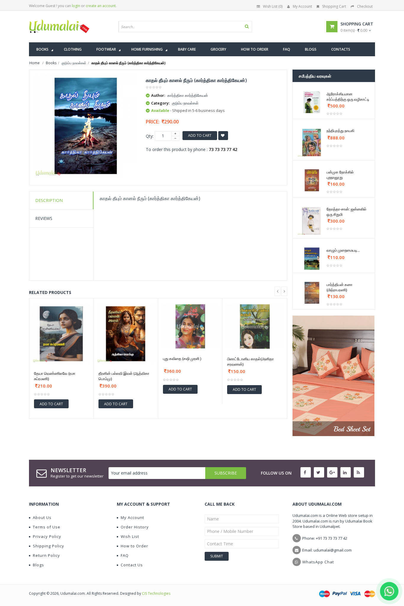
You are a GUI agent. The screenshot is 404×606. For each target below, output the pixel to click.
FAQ (125, 555)
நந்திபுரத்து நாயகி (340, 130)
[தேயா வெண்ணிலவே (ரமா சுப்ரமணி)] (61, 333)
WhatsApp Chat (318, 562)
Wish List (130, 536)
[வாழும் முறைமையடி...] (312, 258)
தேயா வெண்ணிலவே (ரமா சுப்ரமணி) (54, 376)
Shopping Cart (334, 6)
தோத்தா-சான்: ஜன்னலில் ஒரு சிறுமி (346, 211)
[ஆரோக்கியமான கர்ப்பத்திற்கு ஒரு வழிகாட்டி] (312, 102)
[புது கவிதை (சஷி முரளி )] (190, 326)
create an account (101, 5)
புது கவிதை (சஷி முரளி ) (182, 358)
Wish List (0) (272, 6)
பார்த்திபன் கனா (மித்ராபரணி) (340, 287)
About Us (42, 517)
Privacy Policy (47, 536)
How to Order (134, 546)
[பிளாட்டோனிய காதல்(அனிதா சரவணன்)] (254, 326)
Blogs (38, 565)
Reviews (43, 218)
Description (49, 200)
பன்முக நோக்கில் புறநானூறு (340, 174)
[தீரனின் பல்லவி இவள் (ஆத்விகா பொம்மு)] (125, 333)
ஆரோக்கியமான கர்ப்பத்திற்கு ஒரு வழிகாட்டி (348, 96)
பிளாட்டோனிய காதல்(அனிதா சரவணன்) (250, 361)
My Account (302, 6)
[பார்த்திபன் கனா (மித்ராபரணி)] (312, 293)
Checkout (365, 6)
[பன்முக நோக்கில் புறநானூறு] (312, 180)
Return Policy (46, 555)
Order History (135, 527)
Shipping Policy (48, 546)
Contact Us (132, 565)
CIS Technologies (156, 593)
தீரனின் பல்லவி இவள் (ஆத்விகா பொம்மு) (123, 376)
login (76, 5)
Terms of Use (46, 527)
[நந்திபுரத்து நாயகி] (312, 142)
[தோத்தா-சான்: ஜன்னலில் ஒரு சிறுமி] (312, 221)
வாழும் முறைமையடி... (343, 250)
